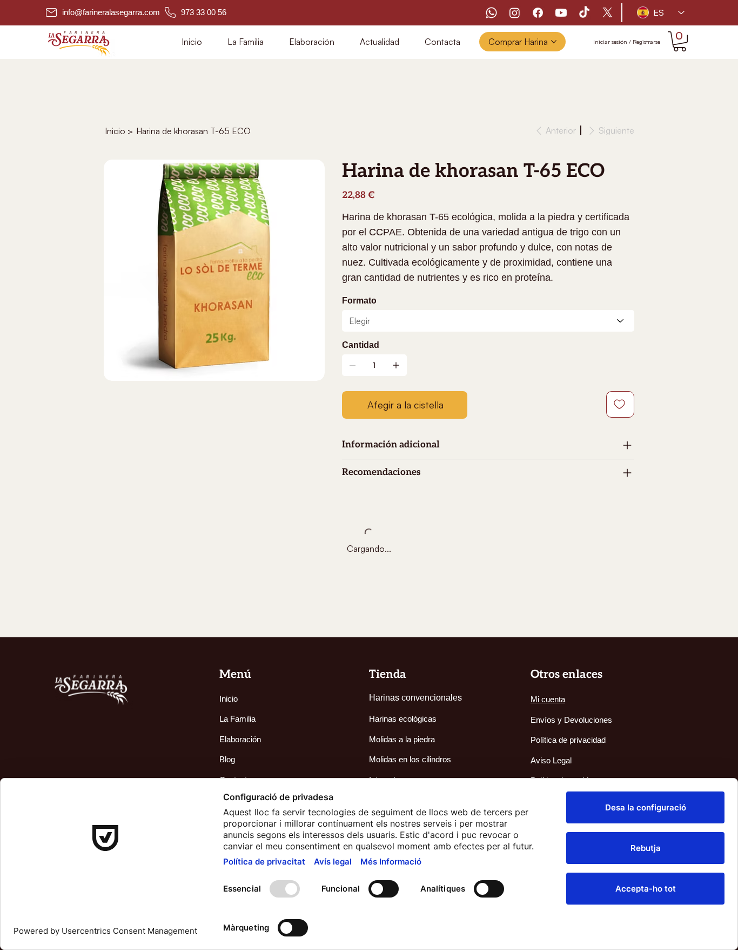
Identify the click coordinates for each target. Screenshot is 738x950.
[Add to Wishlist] (620, 404)
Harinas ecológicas (403, 718)
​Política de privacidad (568, 739)
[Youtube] (561, 12)
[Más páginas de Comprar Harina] (553, 41)
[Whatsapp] (491, 12)
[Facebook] (538, 12)
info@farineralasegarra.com (111, 12)
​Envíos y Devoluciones (571, 719)
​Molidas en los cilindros (410, 759)
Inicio (228, 698)
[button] (680, 41)
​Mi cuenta (548, 699)
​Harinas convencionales (415, 697)
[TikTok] (584, 12)
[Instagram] (514, 12)
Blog (227, 759)
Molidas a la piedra (402, 739)
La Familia (237, 718)
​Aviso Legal (551, 760)
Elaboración (240, 739)
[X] (607, 12)
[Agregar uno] (396, 365)
